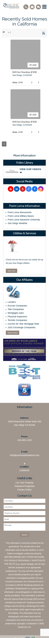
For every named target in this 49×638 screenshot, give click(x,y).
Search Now (12, 333)
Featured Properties (25, 486)
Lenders (12, 302)
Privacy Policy (24, 489)
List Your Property (24, 482)
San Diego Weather (17, 223)
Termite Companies (17, 320)
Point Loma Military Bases (21, 216)
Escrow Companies (17, 305)
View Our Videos (30, 169)
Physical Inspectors (17, 316)
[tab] (24, 170)
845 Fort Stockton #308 (24, 72)
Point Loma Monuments (20, 212)
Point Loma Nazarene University (24, 219)
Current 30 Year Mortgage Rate (23, 324)
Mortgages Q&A (16, 313)
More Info (11, 271)
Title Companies (16, 309)
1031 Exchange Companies (21, 327)
